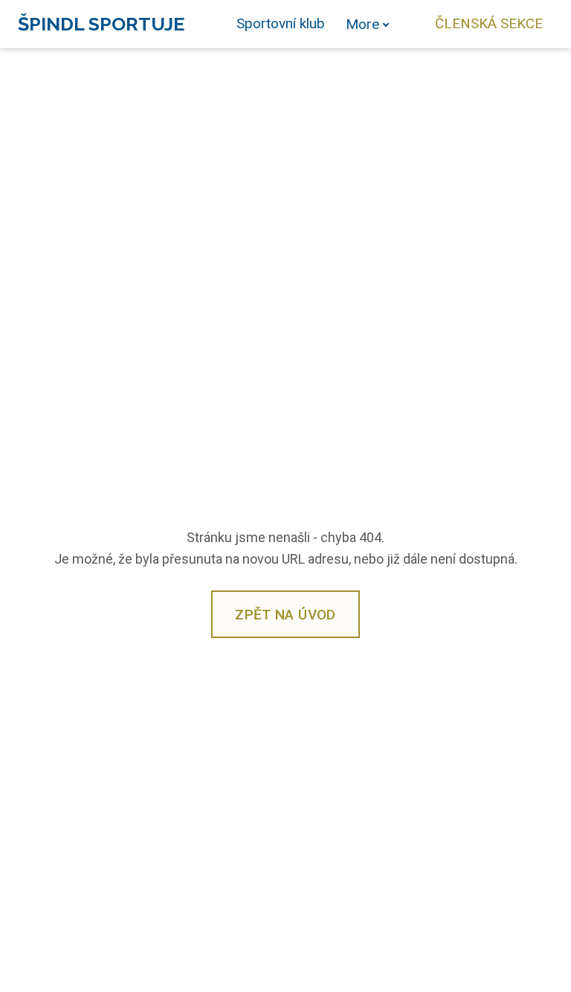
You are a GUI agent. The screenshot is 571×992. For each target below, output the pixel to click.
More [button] (362, 24)
